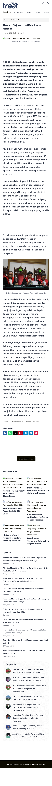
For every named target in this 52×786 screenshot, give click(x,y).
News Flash (18, 12)
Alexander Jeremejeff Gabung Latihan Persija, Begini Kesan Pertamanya (26, 707)
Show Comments (26, 459)
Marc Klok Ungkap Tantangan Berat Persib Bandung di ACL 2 (28, 727)
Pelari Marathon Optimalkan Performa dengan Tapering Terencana (37, 517)
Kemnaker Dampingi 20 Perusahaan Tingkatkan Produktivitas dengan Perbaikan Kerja (14, 493)
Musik (38, 12)
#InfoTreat (7, 12)
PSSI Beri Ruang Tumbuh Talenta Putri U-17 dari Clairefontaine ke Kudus (28, 670)
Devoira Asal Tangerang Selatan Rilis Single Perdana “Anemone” (38, 541)
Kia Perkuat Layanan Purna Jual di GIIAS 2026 (12, 511)
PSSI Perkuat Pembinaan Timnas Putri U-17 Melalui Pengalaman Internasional (29, 688)
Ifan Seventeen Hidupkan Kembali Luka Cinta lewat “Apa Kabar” (38, 490)
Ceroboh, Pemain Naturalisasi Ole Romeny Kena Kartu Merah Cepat (24, 621)
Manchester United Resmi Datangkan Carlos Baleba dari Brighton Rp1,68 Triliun (22, 579)
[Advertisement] (26, 51)
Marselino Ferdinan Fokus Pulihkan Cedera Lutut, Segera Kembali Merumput (27, 718)
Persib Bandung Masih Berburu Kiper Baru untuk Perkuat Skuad (24, 651)
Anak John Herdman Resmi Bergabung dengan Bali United (25, 641)
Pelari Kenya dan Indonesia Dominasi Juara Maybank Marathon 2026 (22, 610)
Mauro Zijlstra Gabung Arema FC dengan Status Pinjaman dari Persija (24, 631)
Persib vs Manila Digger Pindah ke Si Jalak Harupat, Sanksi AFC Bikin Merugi (26, 600)
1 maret (6, 422)
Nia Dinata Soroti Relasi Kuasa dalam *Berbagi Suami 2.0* (12, 538)
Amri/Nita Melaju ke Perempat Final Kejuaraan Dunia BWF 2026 (28, 735)
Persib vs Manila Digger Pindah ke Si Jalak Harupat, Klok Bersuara (28, 697)
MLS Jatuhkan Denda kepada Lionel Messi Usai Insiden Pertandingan (28, 679)
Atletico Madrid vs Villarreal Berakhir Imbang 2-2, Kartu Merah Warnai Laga (25, 569)
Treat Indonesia (25, 764)
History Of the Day (32, 422)
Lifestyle (29, 12)
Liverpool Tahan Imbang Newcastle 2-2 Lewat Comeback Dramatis (23, 590)
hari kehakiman (17, 422)
